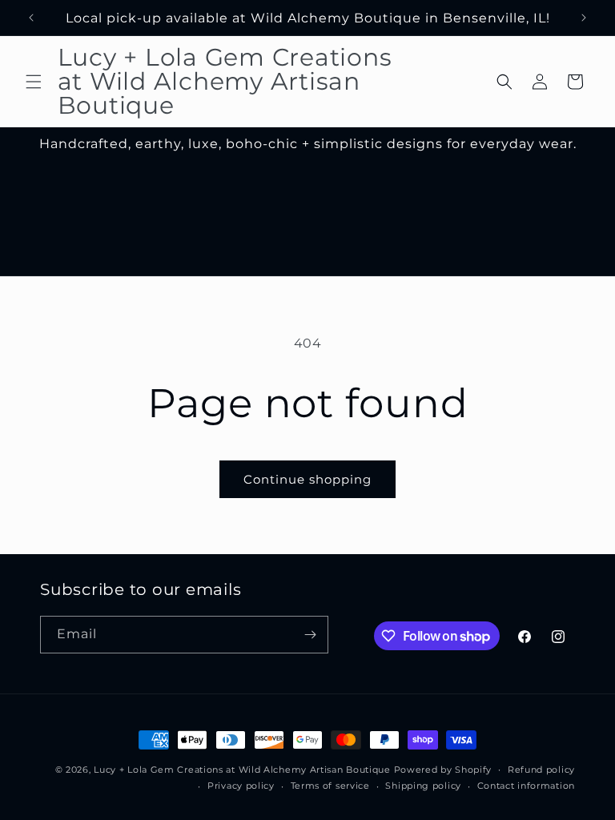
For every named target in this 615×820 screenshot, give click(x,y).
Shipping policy (423, 785)
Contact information (526, 785)
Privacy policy (241, 785)
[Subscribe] (310, 634)
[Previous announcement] (31, 17)
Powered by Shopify (443, 769)
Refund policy (541, 769)
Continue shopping (307, 479)
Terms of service (330, 785)
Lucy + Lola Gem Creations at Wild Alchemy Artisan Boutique (242, 769)
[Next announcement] (583, 17)
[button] (33, 81)
